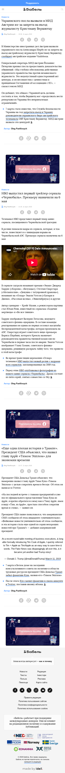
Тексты (23, 675)
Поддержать (32, 3)
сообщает (7, 56)
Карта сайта (41, 682)
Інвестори (41, 675)
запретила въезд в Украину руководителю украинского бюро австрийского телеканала (32, 115)
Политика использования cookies (32, 708)
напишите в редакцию (32, 762)
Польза (23, 679)
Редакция (41, 671)
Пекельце (23, 682)
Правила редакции (32, 697)
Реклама (42, 679)
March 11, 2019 (53, 558)
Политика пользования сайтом (33, 701)
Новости (23, 671)
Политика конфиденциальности (32, 705)
